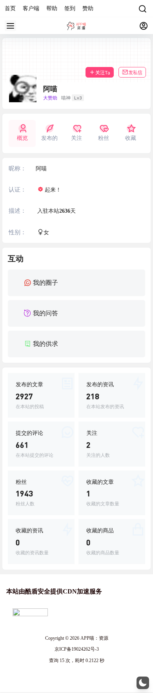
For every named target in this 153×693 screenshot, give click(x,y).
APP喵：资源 (93, 638)
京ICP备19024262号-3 (77, 649)
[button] (143, 683)
